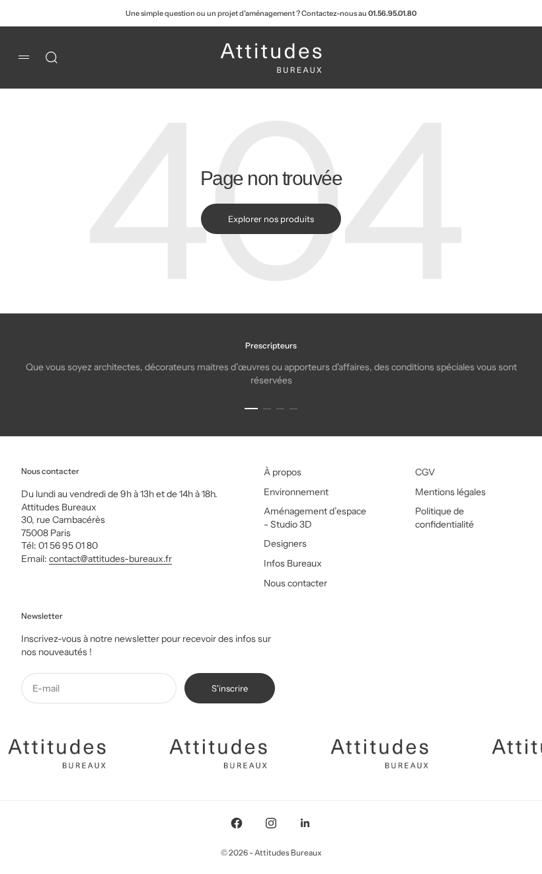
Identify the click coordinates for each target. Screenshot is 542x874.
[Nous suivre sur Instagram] (271, 823)
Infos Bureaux (293, 563)
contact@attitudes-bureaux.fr (110, 559)
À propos (282, 472)
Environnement (296, 492)
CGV (425, 472)
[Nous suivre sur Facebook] (236, 823)
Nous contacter (295, 583)
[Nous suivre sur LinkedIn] (305, 823)
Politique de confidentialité (444, 517)
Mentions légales (450, 492)
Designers (285, 543)
